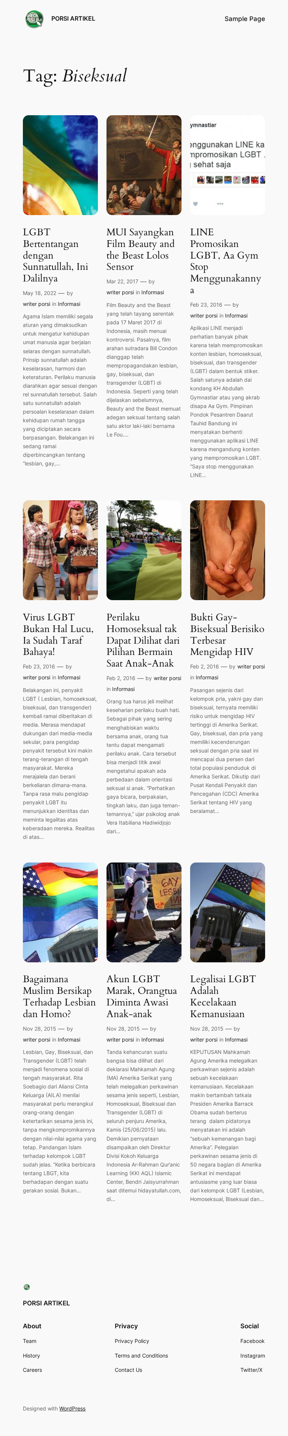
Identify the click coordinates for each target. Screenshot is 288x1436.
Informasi (69, 304)
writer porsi (36, 304)
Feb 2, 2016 (120, 678)
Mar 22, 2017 (122, 281)
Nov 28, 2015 (39, 1028)
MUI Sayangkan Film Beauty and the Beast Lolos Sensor (140, 250)
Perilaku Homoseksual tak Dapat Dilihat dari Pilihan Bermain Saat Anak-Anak (143, 641)
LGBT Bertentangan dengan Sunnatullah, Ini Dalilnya (55, 255)
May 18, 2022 (39, 293)
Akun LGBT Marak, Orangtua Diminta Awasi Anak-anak (141, 997)
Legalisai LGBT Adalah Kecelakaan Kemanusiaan (223, 997)
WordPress (72, 1408)
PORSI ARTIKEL (73, 18)
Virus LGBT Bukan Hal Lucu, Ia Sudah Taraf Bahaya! (58, 635)
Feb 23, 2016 (206, 304)
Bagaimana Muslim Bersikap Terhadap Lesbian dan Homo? (59, 997)
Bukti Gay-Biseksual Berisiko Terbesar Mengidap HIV (227, 635)
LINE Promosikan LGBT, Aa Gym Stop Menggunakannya (225, 261)
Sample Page (245, 19)
